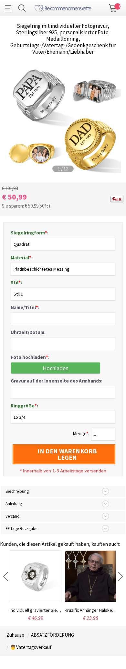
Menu (9, 8)
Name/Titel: (25, 307)
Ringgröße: (24, 406)
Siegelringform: (29, 233)
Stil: (16, 282)
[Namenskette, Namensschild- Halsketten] (63, 7)
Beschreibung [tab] (17, 491)
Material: (22, 257)
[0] (113, 7)
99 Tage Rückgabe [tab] (21, 528)
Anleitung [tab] (13, 503)
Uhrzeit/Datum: (28, 332)
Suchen (22, 8)
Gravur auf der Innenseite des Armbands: (56, 381)
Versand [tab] (12, 516)
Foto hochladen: (30, 357)
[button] (5, 576)
